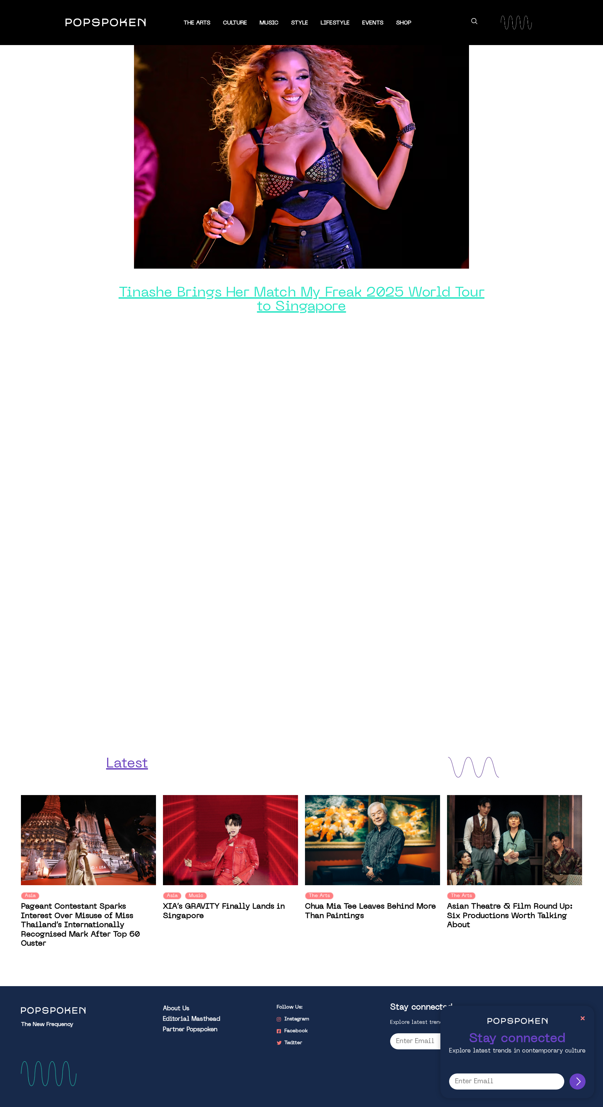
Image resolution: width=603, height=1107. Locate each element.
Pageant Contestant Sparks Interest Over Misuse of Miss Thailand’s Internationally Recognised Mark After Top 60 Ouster (80, 925)
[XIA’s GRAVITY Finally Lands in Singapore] (230, 840)
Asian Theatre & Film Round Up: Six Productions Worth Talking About (510, 916)
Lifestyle (335, 23)
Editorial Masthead (191, 1019)
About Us (176, 1009)
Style (299, 23)
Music (269, 23)
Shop (403, 23)
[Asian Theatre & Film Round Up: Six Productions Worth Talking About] (514, 840)
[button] (474, 22)
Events (373, 23)
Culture (235, 23)
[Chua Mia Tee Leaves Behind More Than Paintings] (372, 840)
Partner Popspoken (190, 1030)
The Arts (197, 23)
